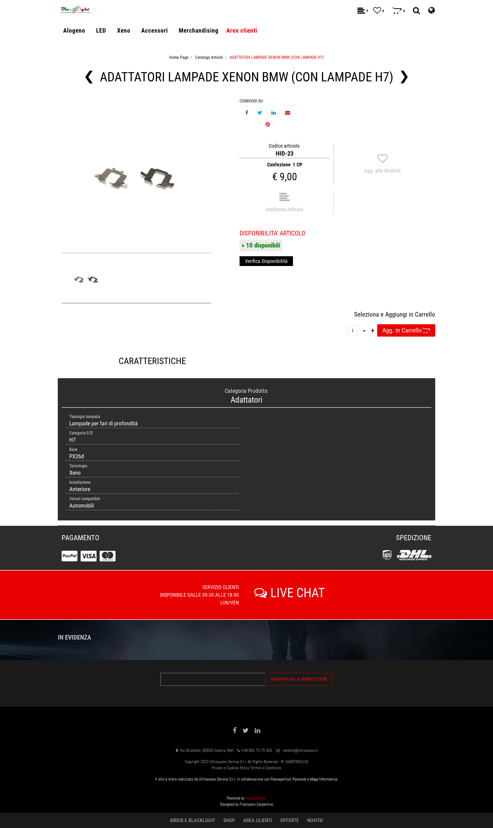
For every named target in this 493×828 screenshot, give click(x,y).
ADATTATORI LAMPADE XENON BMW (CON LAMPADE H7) (277, 57)
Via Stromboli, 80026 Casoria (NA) (206, 750)
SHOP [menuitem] (229, 820)
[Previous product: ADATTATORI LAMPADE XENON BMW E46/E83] (89, 77)
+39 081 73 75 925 (256, 750)
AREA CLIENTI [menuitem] (257, 820)
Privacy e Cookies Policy (230, 767)
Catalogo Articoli (209, 57)
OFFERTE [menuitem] (289, 820)
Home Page (178, 57)
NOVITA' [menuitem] (315, 820)
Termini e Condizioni (265, 767)
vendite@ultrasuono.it (300, 750)
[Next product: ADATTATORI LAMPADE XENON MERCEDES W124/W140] (404, 77)
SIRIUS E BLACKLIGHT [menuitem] (192, 820)
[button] (136, 173)
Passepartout (255, 798)
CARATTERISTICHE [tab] (152, 361)
